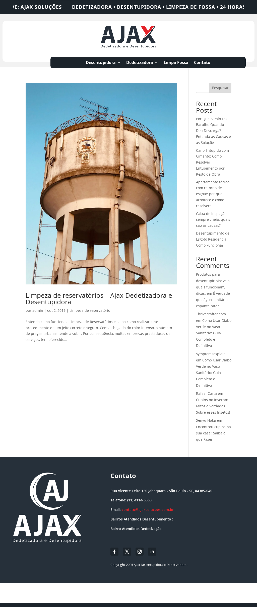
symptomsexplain (211, 353)
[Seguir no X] (127, 552)
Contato (202, 63)
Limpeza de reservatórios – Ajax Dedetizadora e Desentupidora (99, 298)
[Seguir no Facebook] (114, 552)
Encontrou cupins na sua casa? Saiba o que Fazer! (213, 433)
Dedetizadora (139, 63)
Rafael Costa (206, 393)
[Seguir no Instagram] (140, 552)
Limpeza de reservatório (90, 310)
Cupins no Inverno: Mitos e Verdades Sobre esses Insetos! (213, 406)
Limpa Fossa (176, 63)
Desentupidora (101, 63)
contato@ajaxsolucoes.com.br (148, 509)
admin (37, 310)
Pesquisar (220, 87)
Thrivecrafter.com (211, 314)
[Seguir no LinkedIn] (152, 552)
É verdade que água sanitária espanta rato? (213, 299)
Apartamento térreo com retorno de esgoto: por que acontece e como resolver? (212, 194)
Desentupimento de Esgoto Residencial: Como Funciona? (212, 239)
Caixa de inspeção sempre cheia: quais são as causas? (213, 219)
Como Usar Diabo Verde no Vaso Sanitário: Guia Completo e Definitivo (213, 333)
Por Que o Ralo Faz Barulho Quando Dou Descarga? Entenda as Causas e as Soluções (213, 130)
